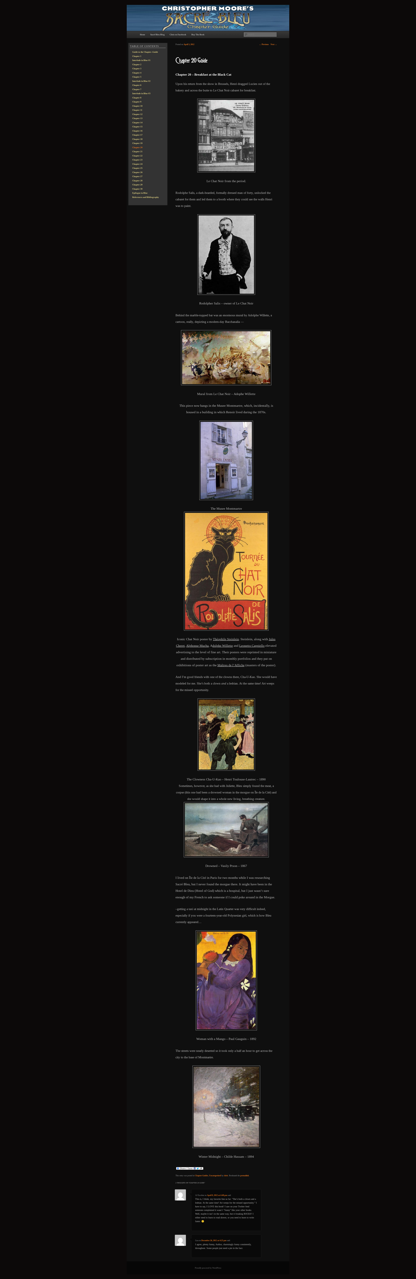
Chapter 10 (137, 106)
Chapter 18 (137, 139)
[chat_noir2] (226, 135)
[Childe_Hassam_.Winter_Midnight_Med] (226, 1107)
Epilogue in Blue (140, 193)
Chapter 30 (137, 189)
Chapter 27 (137, 176)
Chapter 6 (136, 85)
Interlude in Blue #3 (141, 93)
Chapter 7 (136, 89)
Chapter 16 (137, 131)
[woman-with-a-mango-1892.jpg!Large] (226, 980)
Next (274, 44)
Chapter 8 (136, 97)
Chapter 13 (137, 118)
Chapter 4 (136, 73)
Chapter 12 (137, 114)
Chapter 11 (137, 110)
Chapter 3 (136, 68)
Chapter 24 (137, 164)
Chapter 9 (136, 101)
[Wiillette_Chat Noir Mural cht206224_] (226, 357)
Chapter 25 (137, 168)
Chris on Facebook (178, 34)
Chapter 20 (137, 147)
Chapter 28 (137, 180)
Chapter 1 (136, 56)
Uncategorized (215, 1175)
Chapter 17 (137, 135)
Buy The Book (197, 34)
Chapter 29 (137, 184)
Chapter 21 (137, 151)
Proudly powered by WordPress (208, 1268)
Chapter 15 (137, 126)
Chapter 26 (137, 172)
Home (142, 34)
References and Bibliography (145, 197)
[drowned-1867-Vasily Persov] (226, 829)
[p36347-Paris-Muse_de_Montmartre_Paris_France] (226, 460)
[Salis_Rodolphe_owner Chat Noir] (226, 254)
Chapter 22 (137, 155)
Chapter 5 (136, 77)
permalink (244, 1175)
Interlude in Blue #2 (141, 81)
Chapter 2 (136, 64)
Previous (264, 44)
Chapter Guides (201, 1175)
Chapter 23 (137, 160)
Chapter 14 (137, 122)
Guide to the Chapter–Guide (145, 52)
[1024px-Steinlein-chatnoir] (226, 571)
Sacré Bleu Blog (157, 34)
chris (226, 1175)
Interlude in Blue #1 (141, 60)
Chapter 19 (137, 143)
